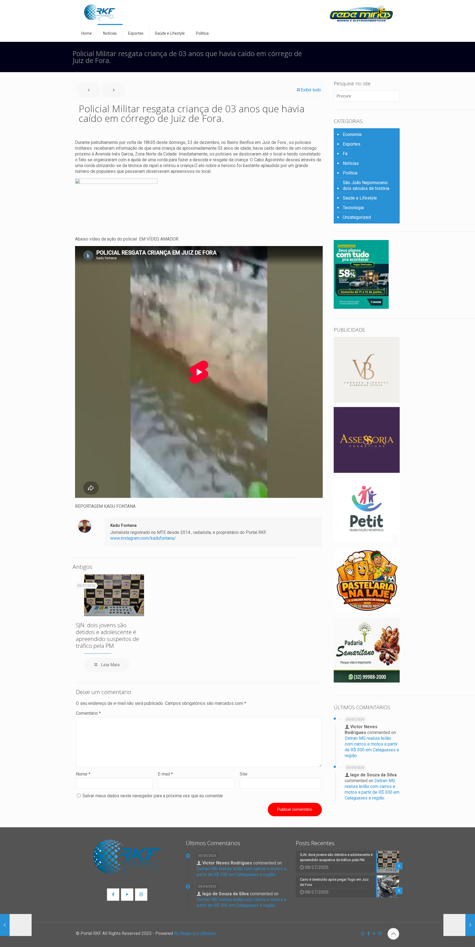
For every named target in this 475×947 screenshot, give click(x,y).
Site (243, 774)
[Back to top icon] (393, 934)
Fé (345, 153)
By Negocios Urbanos (195, 933)
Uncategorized (357, 217)
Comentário (88, 713)
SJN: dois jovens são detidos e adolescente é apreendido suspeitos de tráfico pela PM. (107, 635)
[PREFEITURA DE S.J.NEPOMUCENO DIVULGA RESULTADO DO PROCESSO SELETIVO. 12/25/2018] (459, 925)
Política (350, 173)
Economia (352, 134)
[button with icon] (113, 894)
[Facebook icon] (368, 933)
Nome (83, 774)
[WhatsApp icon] (363, 933)
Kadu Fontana (123, 525)
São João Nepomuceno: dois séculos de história (366, 185)
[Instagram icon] (380, 933)
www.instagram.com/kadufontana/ (143, 538)
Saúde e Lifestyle (360, 198)
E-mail (165, 774)
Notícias (351, 163)
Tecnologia (353, 207)
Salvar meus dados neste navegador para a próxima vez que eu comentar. (152, 795)
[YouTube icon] (374, 933)
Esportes (351, 144)
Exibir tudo (311, 89)
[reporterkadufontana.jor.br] (100, 12)
